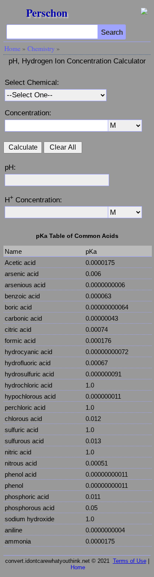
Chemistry (41, 48)
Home (12, 48)
